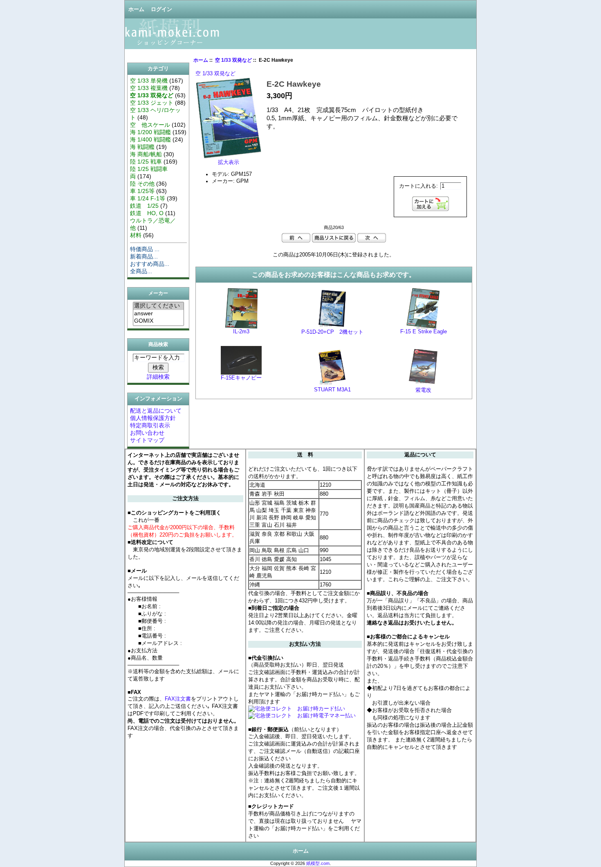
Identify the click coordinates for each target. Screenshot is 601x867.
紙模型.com (318, 863)
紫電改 (423, 390)
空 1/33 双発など (233, 60)
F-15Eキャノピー (241, 378)
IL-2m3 (241, 332)
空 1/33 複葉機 (149, 88)
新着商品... (144, 256)
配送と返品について (156, 410)
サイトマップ (147, 440)
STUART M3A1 (332, 390)
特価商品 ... (144, 249)
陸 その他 (142, 183)
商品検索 (158, 344)
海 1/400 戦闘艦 (150, 139)
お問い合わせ (147, 432)
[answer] (158, 313)
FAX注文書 (178, 699)
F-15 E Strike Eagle (423, 332)
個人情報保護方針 (153, 418)
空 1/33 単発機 (149, 80)
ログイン (161, 9)
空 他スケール (150, 124)
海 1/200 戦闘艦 (150, 132)
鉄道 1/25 (144, 205)
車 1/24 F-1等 (147, 198)
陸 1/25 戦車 (146, 161)
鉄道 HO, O (147, 213)
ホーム (136, 9)
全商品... (141, 271)
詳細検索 (158, 376)
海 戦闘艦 (142, 147)
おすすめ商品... (149, 264)
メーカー (158, 293)
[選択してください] (158, 306)
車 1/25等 (142, 191)
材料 (135, 235)
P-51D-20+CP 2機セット (332, 332)
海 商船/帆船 (146, 154)
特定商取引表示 (150, 425)
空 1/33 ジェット (151, 102)
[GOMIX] (158, 321)
